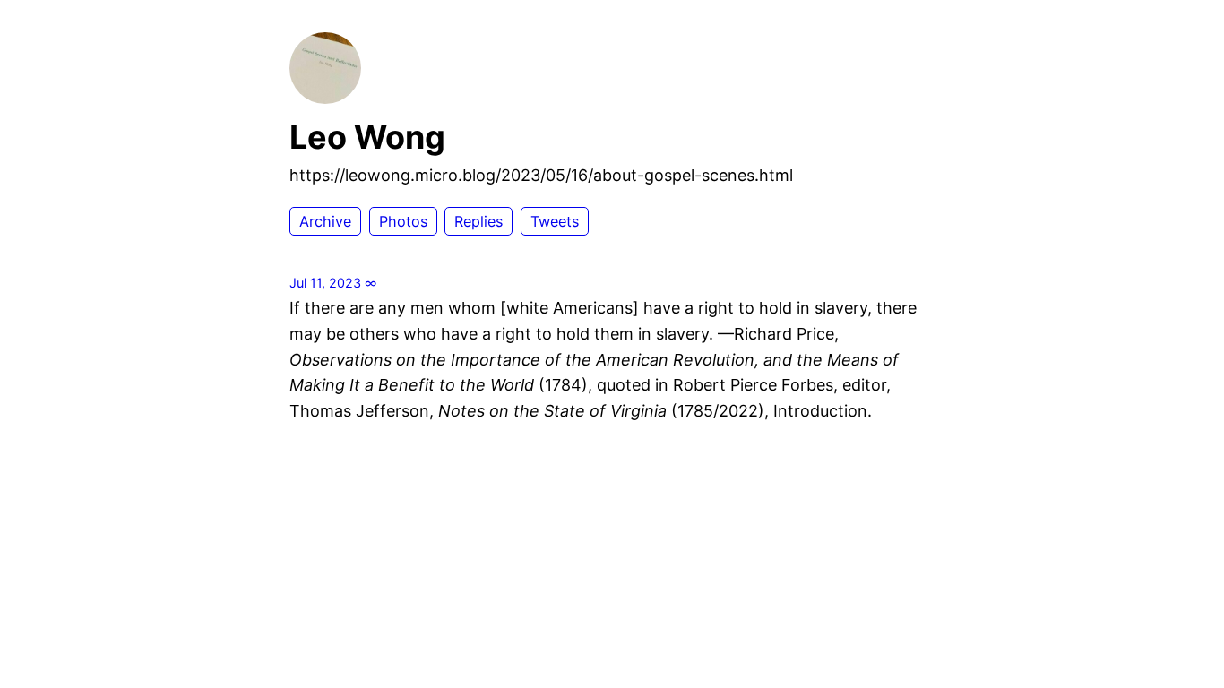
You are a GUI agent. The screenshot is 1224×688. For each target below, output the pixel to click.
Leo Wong (367, 137)
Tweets (554, 221)
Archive (325, 221)
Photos (403, 221)
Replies (478, 221)
